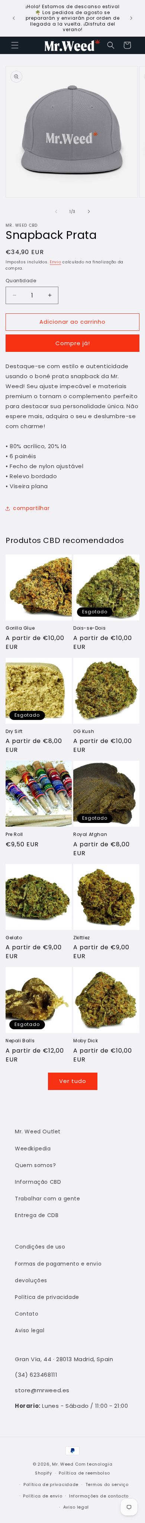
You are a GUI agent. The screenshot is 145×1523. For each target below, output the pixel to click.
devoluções (31, 1280)
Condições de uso (40, 1246)
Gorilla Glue (20, 628)
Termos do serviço (107, 1484)
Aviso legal (30, 1330)
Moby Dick (85, 1041)
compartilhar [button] (31, 508)
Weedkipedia (33, 1148)
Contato (26, 1313)
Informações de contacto (99, 1496)
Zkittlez (81, 938)
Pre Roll (14, 834)
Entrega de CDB (36, 1215)
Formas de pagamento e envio (58, 1263)
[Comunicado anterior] (14, 18)
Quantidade (21, 280)
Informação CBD (38, 1182)
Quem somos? (35, 1165)
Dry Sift (14, 731)
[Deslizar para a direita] (89, 211)
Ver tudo (72, 1081)
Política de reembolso (84, 1473)
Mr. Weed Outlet (38, 1131)
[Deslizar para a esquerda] (56, 211)
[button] (15, 45)
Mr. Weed (63, 1464)
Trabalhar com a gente (47, 1198)
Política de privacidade (47, 1297)
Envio (55, 262)
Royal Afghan (90, 834)
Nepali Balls (20, 1041)
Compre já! (72, 343)
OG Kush (83, 731)
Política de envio (42, 1496)
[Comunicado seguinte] (131, 18)
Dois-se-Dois (89, 628)
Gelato (14, 938)
